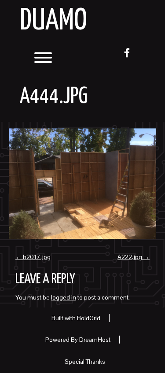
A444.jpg (54, 96)
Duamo (53, 21)
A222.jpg (133, 257)
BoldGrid (88, 318)
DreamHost (94, 340)
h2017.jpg (33, 257)
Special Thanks (85, 362)
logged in (63, 297)
